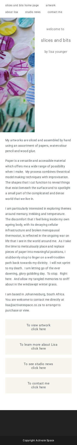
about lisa (11, 12)
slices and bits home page (22, 5)
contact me (55, 12)
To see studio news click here (38, 366)
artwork (50, 5)
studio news (33, 12)
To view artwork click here (38, 327)
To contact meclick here (38, 385)
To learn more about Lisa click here (39, 346)
